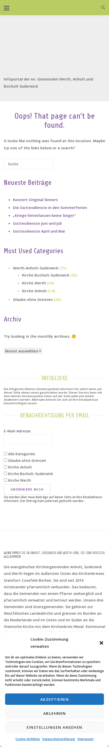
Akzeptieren (54, 699)
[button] (101, 642)
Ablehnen (54, 713)
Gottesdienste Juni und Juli (37, 223)
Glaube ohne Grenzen (33, 299)
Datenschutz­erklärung (58, 739)
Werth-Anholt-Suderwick (35, 267)
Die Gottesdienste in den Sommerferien (50, 207)
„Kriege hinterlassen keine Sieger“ (44, 215)
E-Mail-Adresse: (17, 431)
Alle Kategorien (21, 453)
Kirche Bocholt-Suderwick (45, 275)
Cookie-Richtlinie (27, 739)
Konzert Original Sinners (35, 199)
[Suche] (41, 166)
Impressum (86, 739)
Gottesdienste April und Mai (39, 231)
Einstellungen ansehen (54, 727)
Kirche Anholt (34, 290)
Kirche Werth (34, 282)
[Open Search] (103, 7)
